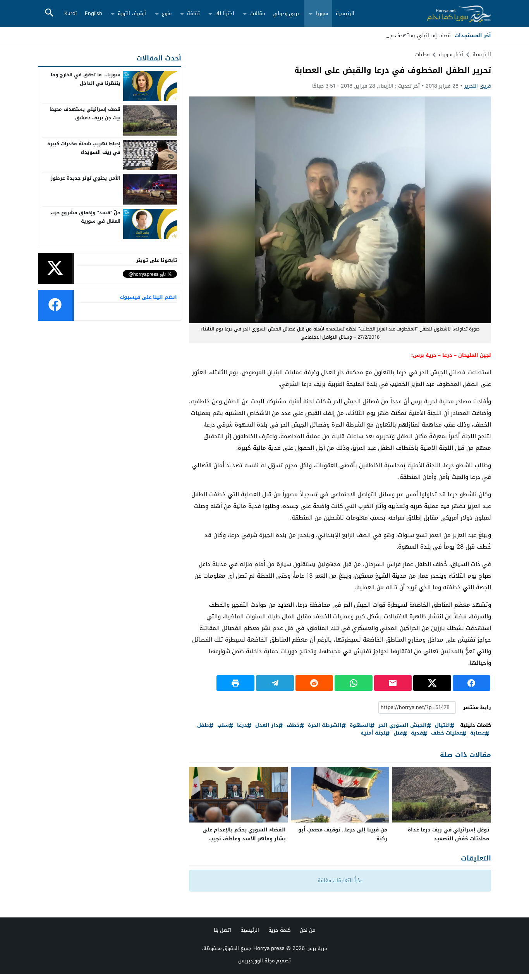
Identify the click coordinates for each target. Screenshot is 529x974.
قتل (398, 733)
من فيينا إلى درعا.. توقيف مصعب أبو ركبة (342, 834)
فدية (417, 733)
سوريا (322, 13)
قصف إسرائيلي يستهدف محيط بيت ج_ (408, 35)
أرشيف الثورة (132, 13)
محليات (422, 54)
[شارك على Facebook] (472, 683)
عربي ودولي (286, 13)
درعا (242, 725)
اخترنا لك (224, 13)
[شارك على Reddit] (314, 683)
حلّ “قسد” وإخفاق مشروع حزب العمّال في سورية (85, 216)
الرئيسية (345, 13)
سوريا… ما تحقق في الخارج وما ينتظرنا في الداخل (85, 79)
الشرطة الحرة (325, 725)
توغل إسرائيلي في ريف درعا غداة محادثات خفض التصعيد (448, 834)
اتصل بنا (222, 930)
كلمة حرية (279, 930)
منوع (167, 13)
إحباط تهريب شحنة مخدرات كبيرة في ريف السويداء (83, 148)
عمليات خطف (446, 733)
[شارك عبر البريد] (393, 683)
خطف (293, 725)
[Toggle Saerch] (49, 13)
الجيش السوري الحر (402, 725)
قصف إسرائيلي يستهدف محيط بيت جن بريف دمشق (85, 113)
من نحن (307, 930)
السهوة (360, 725)
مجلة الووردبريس (256, 960)
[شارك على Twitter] (432, 683)
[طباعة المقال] (235, 683)
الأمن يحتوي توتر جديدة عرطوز (85, 178)
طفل (203, 725)
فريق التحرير (477, 86)
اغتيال (442, 725)
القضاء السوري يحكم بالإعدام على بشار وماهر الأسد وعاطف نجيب (244, 834)
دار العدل (266, 725)
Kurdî (70, 13)
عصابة (477, 733)
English (93, 13)
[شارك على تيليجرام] (275, 683)
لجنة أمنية (373, 733)
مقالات (257, 13)
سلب (223, 725)
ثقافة (193, 13)
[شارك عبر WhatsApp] (354, 683)
